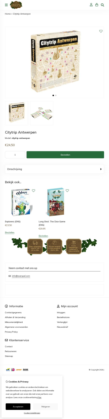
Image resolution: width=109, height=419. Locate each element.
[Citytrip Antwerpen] (54, 97)
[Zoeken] (102, 5)
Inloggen (61, 312)
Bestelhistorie (63, 317)
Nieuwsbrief (62, 327)
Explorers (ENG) (13, 221)
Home (8, 14)
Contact (8, 346)
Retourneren (10, 351)
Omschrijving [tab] (14, 169)
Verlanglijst (62, 322)
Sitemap (9, 356)
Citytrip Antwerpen (22, 14)
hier (39, 397)
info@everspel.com (21, 276)
